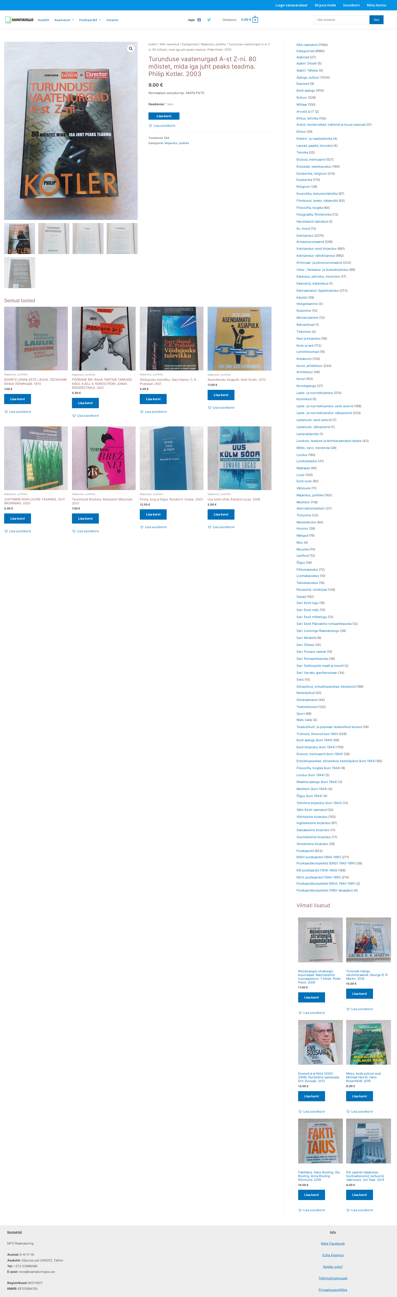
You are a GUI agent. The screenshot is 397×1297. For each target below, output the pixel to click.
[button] (131, 48)
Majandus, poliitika (213, 44)
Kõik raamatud (169, 44)
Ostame (112, 20)
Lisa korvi (164, 116)
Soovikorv (351, 5)
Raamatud (62, 20)
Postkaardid (88, 20)
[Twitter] (209, 20)
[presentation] (72, 20)
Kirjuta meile (325, 5)
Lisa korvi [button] (17, 399)
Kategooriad (190, 44)
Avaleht (43, 20)
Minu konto (376, 5)
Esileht (152, 44)
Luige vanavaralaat (291, 5)
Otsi (376, 20)
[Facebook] (199, 20)
